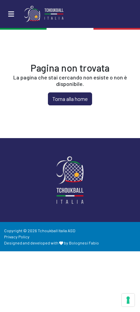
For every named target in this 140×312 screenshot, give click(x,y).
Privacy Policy (17, 236)
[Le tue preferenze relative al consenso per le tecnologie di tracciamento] (128, 300)
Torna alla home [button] (70, 98)
